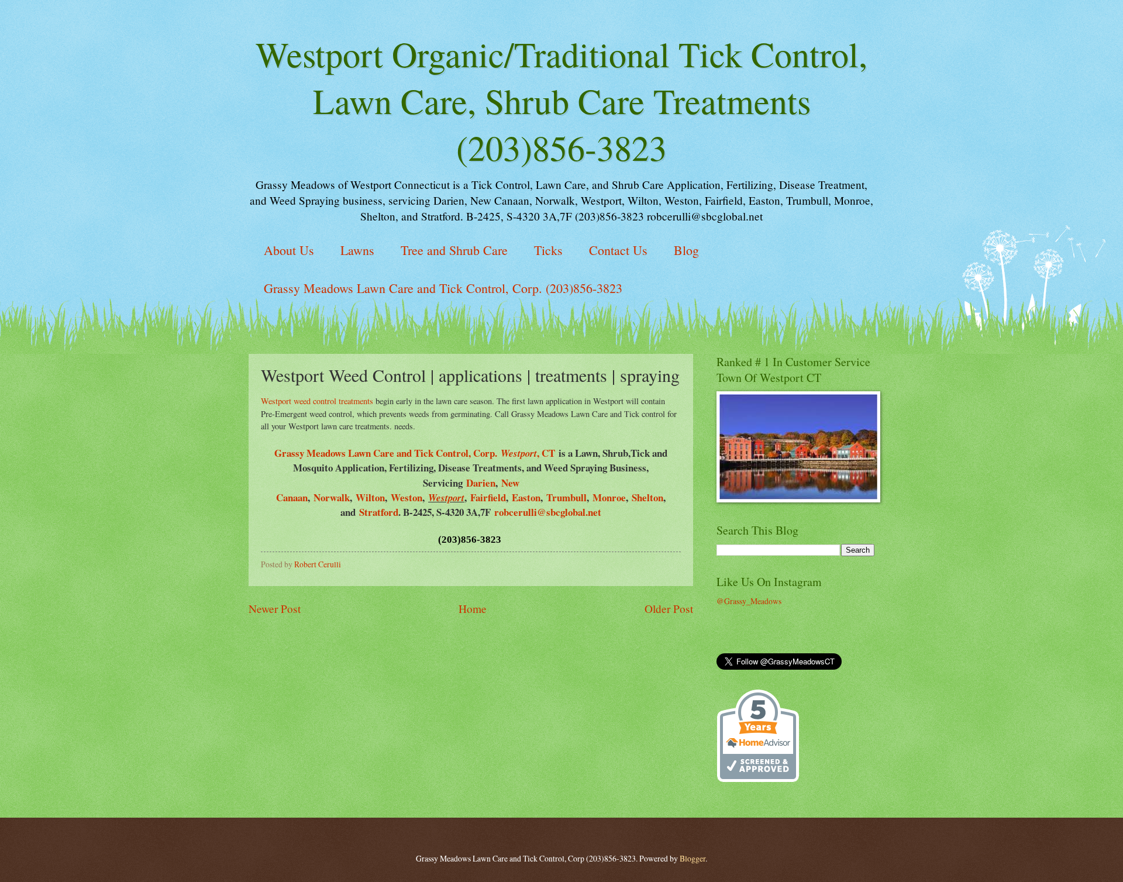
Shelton (647, 497)
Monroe (609, 497)
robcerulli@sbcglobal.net (547, 512)
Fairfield (488, 497)
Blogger (692, 858)
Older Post (669, 608)
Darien (480, 483)
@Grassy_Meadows (748, 601)
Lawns (357, 250)
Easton (526, 497)
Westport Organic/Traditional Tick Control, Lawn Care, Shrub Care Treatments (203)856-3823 (561, 100)
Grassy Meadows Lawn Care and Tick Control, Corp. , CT (414, 453)
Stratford (378, 512)
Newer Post (275, 608)
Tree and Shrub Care (454, 250)
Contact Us (618, 250)
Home (473, 608)
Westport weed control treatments (317, 400)
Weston (406, 497)
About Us (289, 250)
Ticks (548, 250)
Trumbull (566, 497)
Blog (686, 250)
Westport (446, 497)
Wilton (370, 497)
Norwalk (332, 497)
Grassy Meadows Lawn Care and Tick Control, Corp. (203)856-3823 (443, 288)
